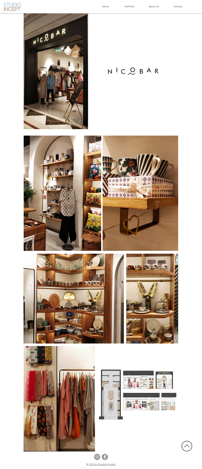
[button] (62, 193)
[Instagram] (97, 457)
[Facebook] (105, 457)
